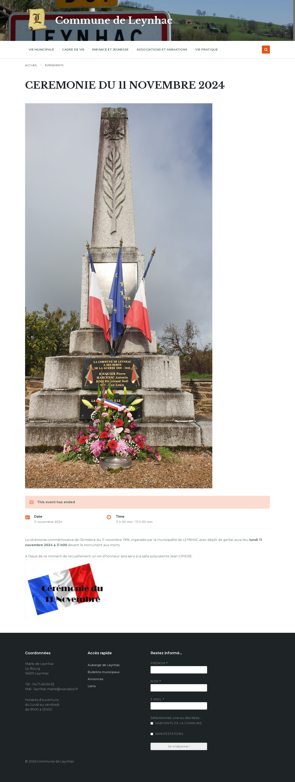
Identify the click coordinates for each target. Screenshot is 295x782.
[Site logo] (37, 31)
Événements (54, 65)
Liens (92, 686)
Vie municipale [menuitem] (41, 49)
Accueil (31, 65)
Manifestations (168, 734)
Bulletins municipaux (104, 672)
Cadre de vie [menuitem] (73, 49)
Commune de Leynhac (113, 20)
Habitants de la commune (178, 723)
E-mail (157, 699)
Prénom (159, 663)
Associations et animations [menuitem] (162, 49)
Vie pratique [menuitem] (206, 49)
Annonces (95, 679)
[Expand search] (266, 50)
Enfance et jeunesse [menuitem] (110, 49)
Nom (156, 681)
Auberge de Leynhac (104, 665)
